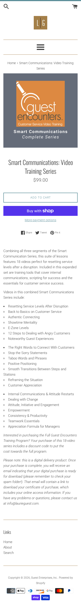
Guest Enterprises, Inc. (44, 577)
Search (8, 553)
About (7, 547)
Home (7, 542)
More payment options (40, 220)
